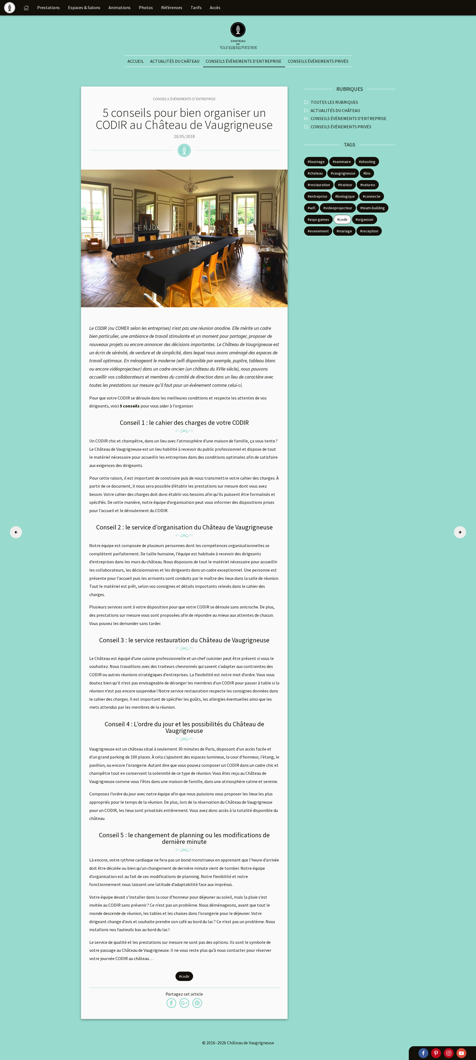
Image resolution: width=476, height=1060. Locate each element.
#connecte (371, 196)
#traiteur (345, 184)
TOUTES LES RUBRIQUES (334, 102)
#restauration (319, 184)
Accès (215, 7)
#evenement (318, 231)
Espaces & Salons (84, 7)
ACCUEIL (136, 61)
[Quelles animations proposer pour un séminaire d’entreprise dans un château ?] (460, 532)
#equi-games (318, 219)
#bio (366, 173)
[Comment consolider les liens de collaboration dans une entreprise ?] (16, 532)
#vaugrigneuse (343, 173)
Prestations (48, 7)
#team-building (372, 207)
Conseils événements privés (318, 61)
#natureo (367, 184)
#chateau (315, 173)
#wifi (311, 207)
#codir (184, 976)
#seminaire (342, 161)
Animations (120, 7)
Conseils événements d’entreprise (244, 61)
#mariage (344, 231)
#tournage (316, 161)
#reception (369, 231)
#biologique (345, 196)
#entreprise (317, 196)
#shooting (367, 161)
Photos (146, 7)
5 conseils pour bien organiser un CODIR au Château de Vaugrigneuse (184, 118)
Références (171, 7)
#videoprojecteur (337, 207)
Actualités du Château (174, 61)
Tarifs (196, 7)
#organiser (365, 219)
